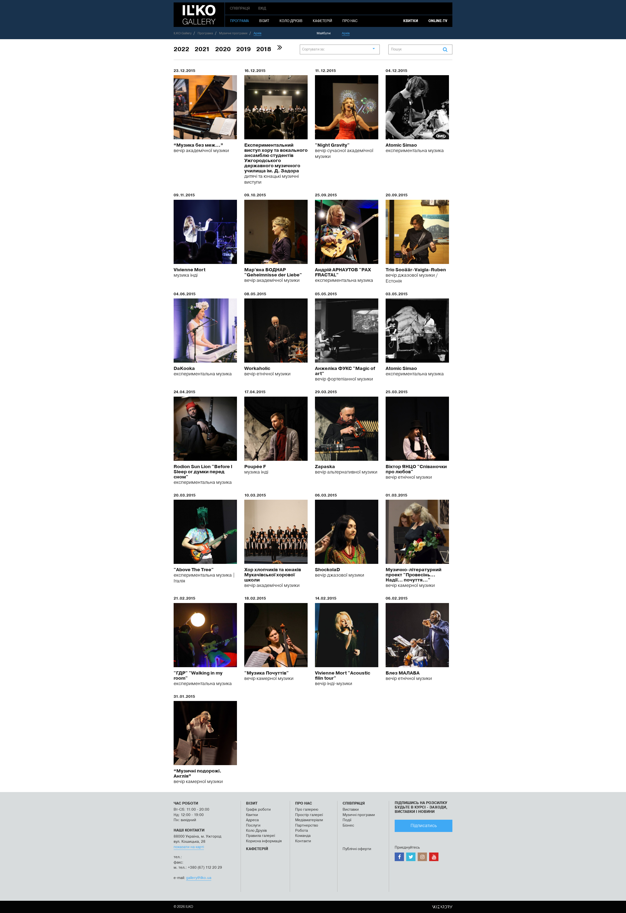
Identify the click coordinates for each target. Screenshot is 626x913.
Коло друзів (290, 21)
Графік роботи (258, 809)
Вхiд (262, 8)
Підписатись (424, 826)
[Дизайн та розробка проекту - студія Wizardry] (442, 906)
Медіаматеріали (309, 820)
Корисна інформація (264, 841)
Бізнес (348, 825)
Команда (303, 835)
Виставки (351, 809)
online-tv (437, 21)
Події (347, 820)
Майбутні (324, 33)
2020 (223, 49)
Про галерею (307, 809)
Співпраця (240, 8)
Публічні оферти (357, 849)
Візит (264, 21)
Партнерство (306, 825)
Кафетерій (322, 21)
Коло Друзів (256, 830)
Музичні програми (359, 815)
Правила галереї (260, 835)
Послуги (253, 825)
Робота (301, 830)
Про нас (350, 21)
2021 (202, 49)
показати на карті (189, 847)
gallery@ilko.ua (198, 877)
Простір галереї (309, 815)
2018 (263, 49)
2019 (243, 49)
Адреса (252, 820)
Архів (346, 33)
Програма (239, 21)
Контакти (303, 841)
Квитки (410, 21)
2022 (181, 49)
